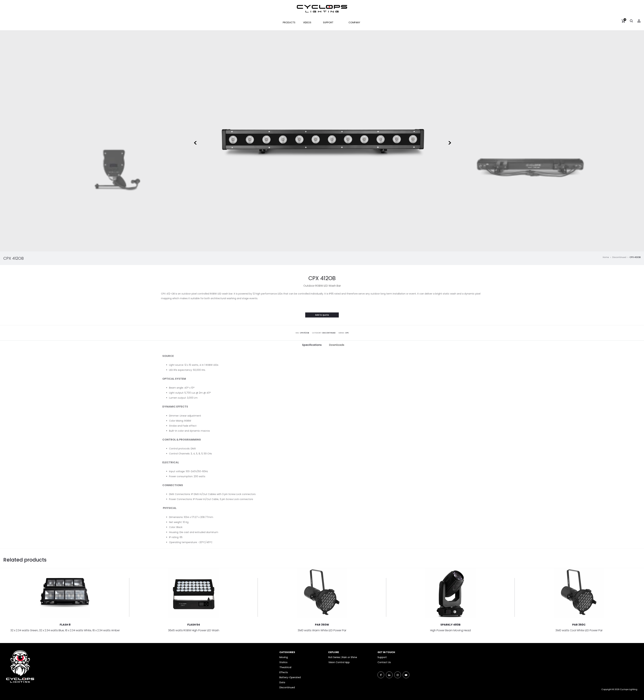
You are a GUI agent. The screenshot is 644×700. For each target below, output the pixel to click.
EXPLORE (333, 652)
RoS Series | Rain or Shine (342, 657)
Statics (283, 662)
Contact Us (384, 662)
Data (282, 682)
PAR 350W (322, 625)
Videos (307, 22)
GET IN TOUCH (386, 652)
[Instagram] (397, 675)
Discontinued (619, 257)
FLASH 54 (193, 625)
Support (328, 22)
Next (449, 140)
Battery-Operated (290, 677)
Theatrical (285, 667)
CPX (347, 333)
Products (289, 22)
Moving (283, 657)
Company (354, 22)
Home (606, 257)
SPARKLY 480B (450, 625)
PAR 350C (579, 625)
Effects (283, 672)
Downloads (336, 345)
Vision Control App (339, 662)
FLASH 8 (65, 625)
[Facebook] (381, 675)
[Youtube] (406, 675)
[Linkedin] (389, 675)
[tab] (312, 345)
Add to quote (322, 314)
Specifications (312, 345)
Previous (195, 140)
